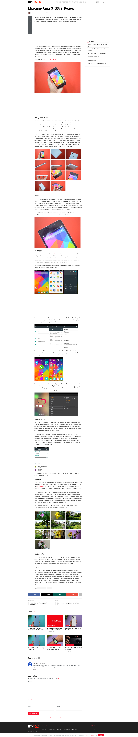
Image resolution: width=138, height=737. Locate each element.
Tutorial (72, 2)
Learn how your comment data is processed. (55, 717)
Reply (35, 669)
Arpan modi (35, 663)
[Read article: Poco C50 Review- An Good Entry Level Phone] (36, 640)
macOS (85, 2)
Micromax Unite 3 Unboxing (51, 60)
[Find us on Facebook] (101, 2)
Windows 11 (78, 2)
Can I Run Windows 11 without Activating (97, 53)
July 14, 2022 (68, 651)
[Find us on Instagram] (96, 730)
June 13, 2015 (40, 12)
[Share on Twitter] (30, 21)
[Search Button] (109, 2)
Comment (30, 681)
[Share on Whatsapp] (30, 25)
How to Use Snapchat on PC (94, 56)
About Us (44, 729)
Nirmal (33, 12)
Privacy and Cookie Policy (90, 735)
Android (58, 2)
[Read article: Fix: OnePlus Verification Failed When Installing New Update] (55, 621)
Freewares (65, 2)
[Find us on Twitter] (103, 2)
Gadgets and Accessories (54, 645)
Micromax (40, 486)
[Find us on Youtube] (106, 2)
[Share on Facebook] (30, 18)
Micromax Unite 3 (42, 588)
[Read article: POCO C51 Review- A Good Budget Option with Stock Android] (36, 621)
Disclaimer (74, 729)
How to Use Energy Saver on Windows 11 (97, 63)
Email (29, 706)
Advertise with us (51, 729)
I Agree (100, 735)
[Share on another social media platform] (30, 32)
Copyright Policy (67, 729)
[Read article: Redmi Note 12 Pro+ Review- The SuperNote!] (73, 621)
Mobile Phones (47, 12)
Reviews (52, 12)
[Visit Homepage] (37, 2)
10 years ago (42, 663)
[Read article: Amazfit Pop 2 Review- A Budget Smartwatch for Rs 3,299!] (55, 640)
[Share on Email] (30, 28)
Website (58, 706)
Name (30, 699)
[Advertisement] (58, 34)
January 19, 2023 (50, 631)
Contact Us (59, 729)
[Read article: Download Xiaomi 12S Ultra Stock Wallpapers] (73, 640)
